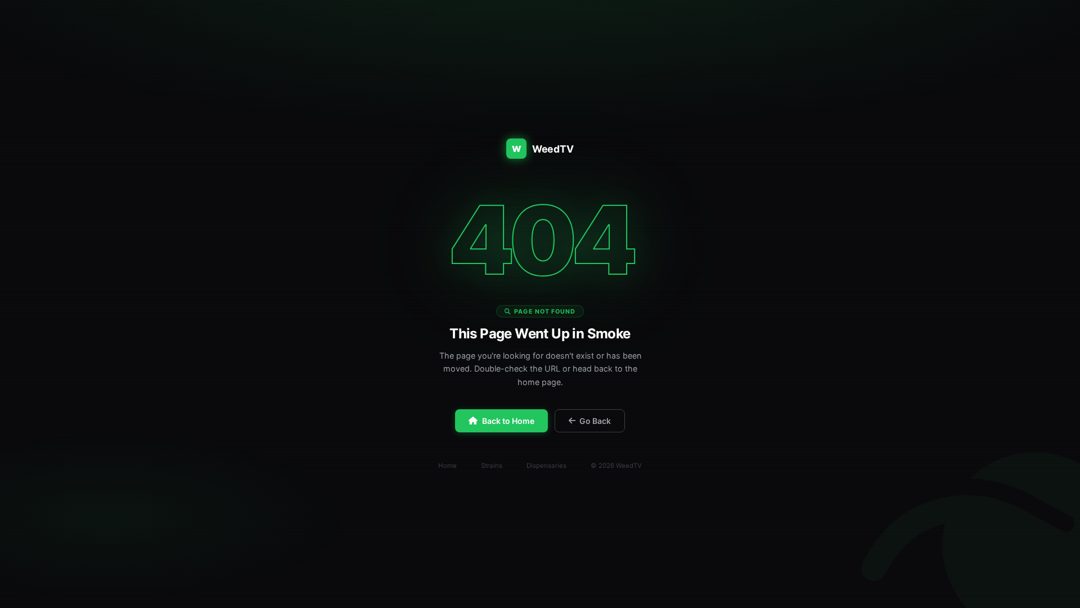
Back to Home (508, 421)
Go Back (595, 421)
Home (447, 466)
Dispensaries (546, 466)
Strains (491, 466)
